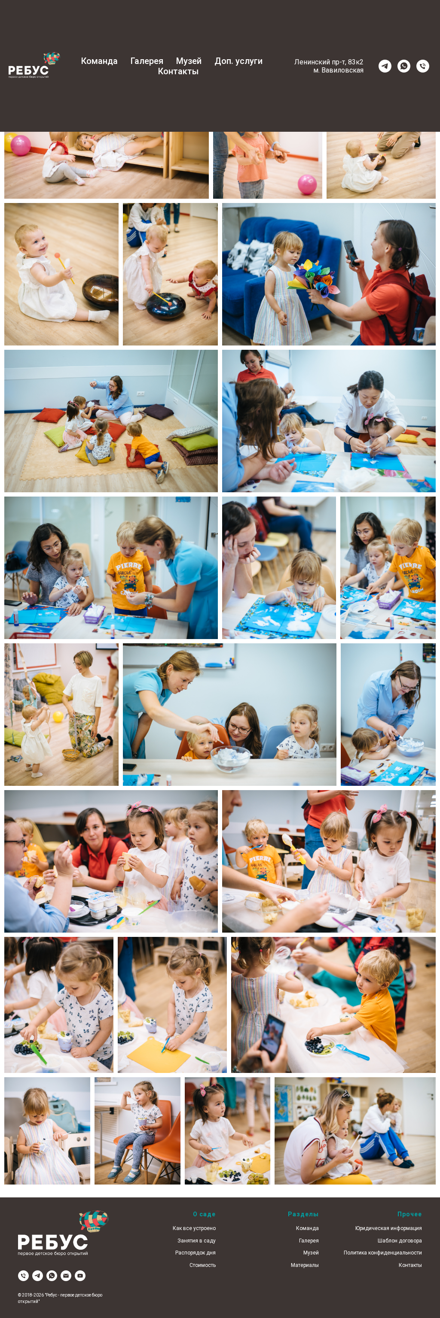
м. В (319, 70)
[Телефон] (422, 66)
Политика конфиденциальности (383, 1253)
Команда (99, 61)
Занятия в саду (196, 1241)
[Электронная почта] (66, 1275)
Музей (189, 61)
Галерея (147, 61)
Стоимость (202, 1265)
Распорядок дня (195, 1253)
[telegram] (385, 66)
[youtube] (80, 1275)
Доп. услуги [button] (238, 61)
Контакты (178, 71)
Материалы (305, 1265)
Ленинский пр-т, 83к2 (329, 62)
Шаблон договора (400, 1241)
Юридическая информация (388, 1228)
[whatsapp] (403, 66)
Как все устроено (194, 1228)
